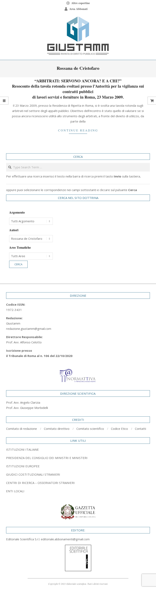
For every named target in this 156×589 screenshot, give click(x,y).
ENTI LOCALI (15, 491)
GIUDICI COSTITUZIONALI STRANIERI (33, 474)
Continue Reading (78, 130)
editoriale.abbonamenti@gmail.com (65, 539)
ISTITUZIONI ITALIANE (22, 449)
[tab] (78, 457)
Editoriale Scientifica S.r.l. (23, 539)
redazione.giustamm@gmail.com (28, 329)
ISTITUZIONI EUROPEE (23, 466)
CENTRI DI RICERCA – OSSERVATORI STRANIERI (40, 483)
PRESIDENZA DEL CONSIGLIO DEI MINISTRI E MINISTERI (47, 458)
